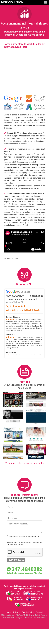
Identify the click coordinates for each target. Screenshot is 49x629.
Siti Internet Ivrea (11, 259)
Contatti (39, 612)
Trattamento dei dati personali (29, 536)
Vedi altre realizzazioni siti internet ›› (24, 463)
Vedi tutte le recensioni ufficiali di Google (23, 310)
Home (8, 612)
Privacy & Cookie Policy (23, 612)
